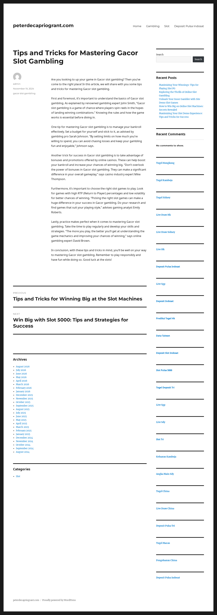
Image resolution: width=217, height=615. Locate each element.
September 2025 (25, 405)
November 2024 (24, 441)
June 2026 (21, 373)
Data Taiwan (163, 335)
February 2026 (24, 388)
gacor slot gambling (24, 93)
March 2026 (22, 384)
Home (137, 26)
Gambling (153, 26)
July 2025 (21, 412)
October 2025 (23, 402)
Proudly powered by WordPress (59, 600)
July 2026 (21, 370)
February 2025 (24, 430)
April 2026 (21, 380)
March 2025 (22, 427)
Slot (167, 26)
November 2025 (24, 398)
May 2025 (21, 420)
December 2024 (24, 437)
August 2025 (22, 409)
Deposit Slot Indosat (167, 353)
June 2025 (21, 416)
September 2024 (25, 448)
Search (160, 54)
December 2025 (24, 395)
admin (17, 83)
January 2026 (23, 391)
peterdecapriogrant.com (43, 25)
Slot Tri (160, 439)
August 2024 (22, 452)
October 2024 (23, 444)
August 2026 (23, 366)
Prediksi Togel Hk (165, 318)
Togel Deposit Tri (165, 387)
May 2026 (21, 377)
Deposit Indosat (165, 301)
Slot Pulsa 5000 (164, 370)
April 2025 (21, 423)
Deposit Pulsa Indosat (189, 26)
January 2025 (23, 434)
